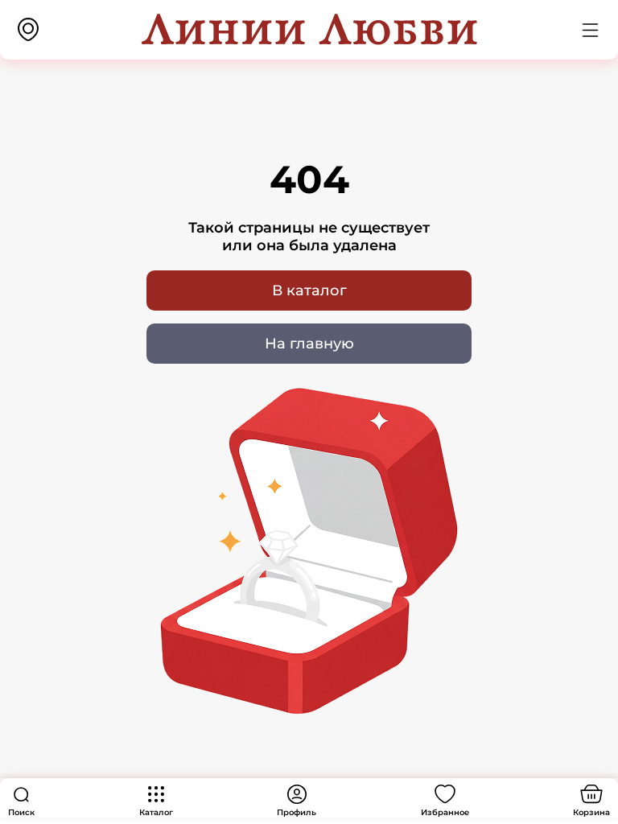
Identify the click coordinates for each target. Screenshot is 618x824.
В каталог (309, 290)
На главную (309, 343)
